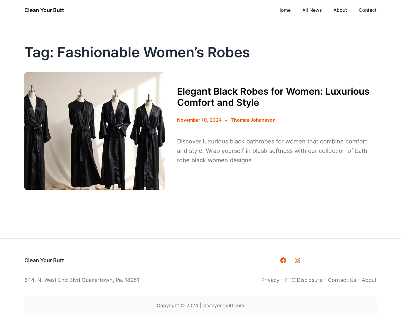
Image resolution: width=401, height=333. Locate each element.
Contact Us (342, 280)
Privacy (271, 280)
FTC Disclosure (303, 280)
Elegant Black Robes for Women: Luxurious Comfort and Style (273, 97)
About (369, 280)
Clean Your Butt (44, 10)
